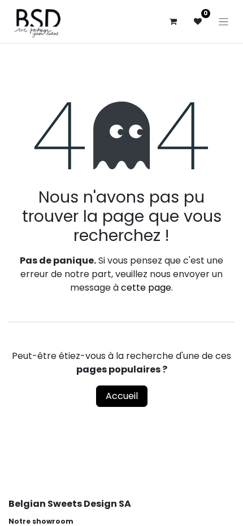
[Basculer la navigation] (223, 21)
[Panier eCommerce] (173, 21)
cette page (146, 287)
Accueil (122, 395)
